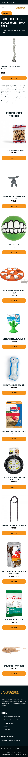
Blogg (6, 726)
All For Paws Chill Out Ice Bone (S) (14, 385)
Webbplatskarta (21, 754)
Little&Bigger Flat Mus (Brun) (14, 666)
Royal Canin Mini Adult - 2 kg (14, 620)
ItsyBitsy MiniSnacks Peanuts (14, 150)
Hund (10, 66)
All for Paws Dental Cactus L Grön (14, 339)
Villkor (19, 752)
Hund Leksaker (16, 66)
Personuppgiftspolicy (8, 754)
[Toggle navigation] (3, 7)
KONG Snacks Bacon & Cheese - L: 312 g (14, 431)
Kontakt (14, 752)
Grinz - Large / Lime (14, 245)
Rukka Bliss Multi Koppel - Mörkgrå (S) (14, 525)
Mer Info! (14, 78)
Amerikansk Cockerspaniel (12, 717)
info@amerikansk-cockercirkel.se (9, 2)
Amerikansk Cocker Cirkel (11, 720)
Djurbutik (6, 13)
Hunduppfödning (9, 723)
